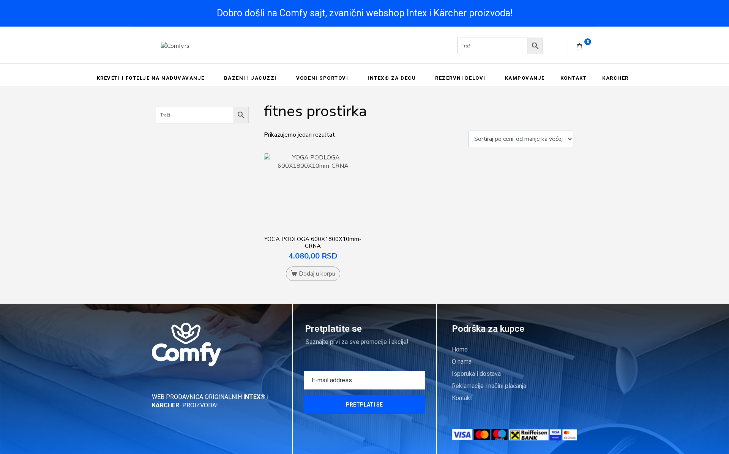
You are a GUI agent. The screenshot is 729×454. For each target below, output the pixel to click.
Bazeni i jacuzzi (250, 78)
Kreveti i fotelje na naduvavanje (151, 78)
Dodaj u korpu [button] (317, 274)
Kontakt (573, 78)
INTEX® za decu (392, 78)
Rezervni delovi (460, 78)
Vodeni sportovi (322, 78)
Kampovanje (525, 78)
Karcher (615, 78)
